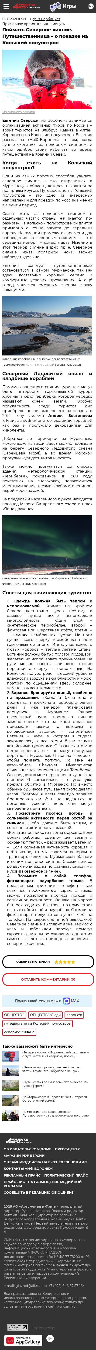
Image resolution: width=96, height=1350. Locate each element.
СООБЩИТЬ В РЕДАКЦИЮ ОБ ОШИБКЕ (38, 1192)
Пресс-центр (67, 1149)
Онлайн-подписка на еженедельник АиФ (45, 1162)
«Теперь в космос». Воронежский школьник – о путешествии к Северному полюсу (55, 1054)
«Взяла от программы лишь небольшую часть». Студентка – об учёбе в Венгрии (51, 1069)
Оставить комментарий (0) (48, 979)
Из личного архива (18, 112)
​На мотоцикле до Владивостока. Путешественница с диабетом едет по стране (55, 1113)
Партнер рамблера (44, 1327)
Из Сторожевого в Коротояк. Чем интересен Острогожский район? (54, 1098)
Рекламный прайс (22, 1175)
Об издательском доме (27, 1149)
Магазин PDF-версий (24, 1156)
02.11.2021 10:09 (14, 19)
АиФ (14, 583)
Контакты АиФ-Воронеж (28, 1169)
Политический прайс (66, 1175)
